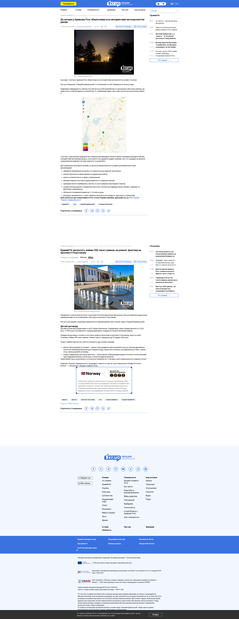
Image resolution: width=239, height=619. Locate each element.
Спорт (104, 505)
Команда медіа (114, 544)
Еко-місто (128, 486)
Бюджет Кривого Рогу (131, 482)
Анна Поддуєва (83, 261)
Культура (106, 492)
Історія (78, 10)
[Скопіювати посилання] (109, 211)
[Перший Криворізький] (119, 3)
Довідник (111, 10)
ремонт (64, 399)
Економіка (106, 509)
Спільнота (106, 530)
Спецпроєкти (93, 10)
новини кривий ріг (111, 399)
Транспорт (150, 484)
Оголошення (151, 488)
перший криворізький (87, 204)
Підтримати (68, 4)
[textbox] (162, 11)
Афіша (149, 481)
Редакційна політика (116, 539)
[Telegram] (92, 211)
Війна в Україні (108, 513)
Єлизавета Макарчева (84, 26)
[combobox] (162, 11)
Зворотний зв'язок (146, 544)
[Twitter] (103, 211)
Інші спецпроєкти (131, 517)
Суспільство (107, 495)
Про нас (125, 10)
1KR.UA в (124, 26)
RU (176, 3)
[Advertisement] (104, 230)
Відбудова (128, 504)
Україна (105, 488)
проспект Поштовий (87, 399)
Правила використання (86, 539)
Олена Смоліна (73, 403)
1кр (75, 204)
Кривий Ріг (65, 204)
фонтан (74, 399)
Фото (104, 516)
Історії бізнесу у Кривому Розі (131, 512)
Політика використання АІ (86, 549)
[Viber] (97, 211)
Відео (148, 495)
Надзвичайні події (107, 500)
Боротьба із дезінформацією (131, 491)
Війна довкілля (130, 496)
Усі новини (162, 60)
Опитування (129, 500)
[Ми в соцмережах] (93, 469)
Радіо (148, 499)
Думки (105, 520)
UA (171, 3)
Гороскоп (150, 492)
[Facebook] (86, 211)
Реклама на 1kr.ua (146, 539)
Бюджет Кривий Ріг (128, 399)
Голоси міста (129, 507)
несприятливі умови (105, 204)
